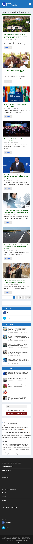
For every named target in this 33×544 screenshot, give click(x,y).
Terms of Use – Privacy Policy (9, 507)
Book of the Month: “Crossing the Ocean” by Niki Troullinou (17, 379)
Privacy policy (21, 410)
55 (26, 297)
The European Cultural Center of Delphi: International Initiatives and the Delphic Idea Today (16, 36)
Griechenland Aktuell (7, 466)
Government (17, 355)
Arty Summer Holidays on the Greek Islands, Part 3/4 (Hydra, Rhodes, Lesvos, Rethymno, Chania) (18, 337)
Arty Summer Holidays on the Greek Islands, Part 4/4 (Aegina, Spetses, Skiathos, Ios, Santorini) (17, 329)
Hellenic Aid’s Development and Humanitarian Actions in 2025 (14, 71)
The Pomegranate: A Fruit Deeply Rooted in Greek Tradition (17, 385)
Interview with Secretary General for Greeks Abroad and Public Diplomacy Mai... (18, 373)
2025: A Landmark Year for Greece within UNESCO (15, 105)
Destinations (23, 332)
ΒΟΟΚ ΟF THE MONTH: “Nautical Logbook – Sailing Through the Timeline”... (17, 398)
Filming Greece (25, 347)
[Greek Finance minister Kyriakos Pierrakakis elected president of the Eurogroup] (16, 165)
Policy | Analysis (13, 39)
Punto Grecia (5, 477)
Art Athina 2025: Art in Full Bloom (17, 391)
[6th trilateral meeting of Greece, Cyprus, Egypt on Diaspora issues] (16, 270)
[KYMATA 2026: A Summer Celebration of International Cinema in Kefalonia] (5, 345)
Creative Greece (17, 347)
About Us (4, 493)
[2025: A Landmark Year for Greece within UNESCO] (16, 94)
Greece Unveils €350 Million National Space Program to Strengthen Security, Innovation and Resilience (18, 360)
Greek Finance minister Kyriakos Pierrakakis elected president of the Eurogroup (16, 176)
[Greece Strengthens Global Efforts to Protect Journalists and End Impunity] (16, 200)
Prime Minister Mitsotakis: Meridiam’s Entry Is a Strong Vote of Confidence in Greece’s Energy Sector (18, 352)
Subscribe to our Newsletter (16, 413)
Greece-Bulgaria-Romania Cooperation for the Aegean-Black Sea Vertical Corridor (16, 246)
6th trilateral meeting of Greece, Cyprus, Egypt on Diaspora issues (15, 281)
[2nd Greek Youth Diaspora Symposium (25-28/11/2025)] (16, 129)
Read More (8, 47)
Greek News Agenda (11, 423)
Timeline (4, 496)
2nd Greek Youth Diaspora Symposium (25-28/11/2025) (16, 139)
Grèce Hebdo (5, 474)
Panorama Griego (6, 470)
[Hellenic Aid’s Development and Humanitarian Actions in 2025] (16, 60)
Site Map (4, 500)
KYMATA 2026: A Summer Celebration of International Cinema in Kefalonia (18, 345)
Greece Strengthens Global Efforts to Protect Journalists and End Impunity (16, 211)
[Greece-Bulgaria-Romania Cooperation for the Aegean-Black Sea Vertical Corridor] (16, 235)
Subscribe (4, 504)
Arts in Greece (17, 332)
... (23, 297)
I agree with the (17, 410)
